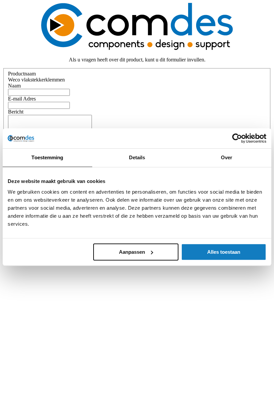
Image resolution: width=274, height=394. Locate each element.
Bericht (15, 112)
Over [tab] (226, 157)
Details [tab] (137, 157)
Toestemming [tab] (47, 157)
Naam (14, 85)
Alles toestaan (223, 252)
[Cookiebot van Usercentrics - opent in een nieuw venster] (237, 138)
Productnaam (22, 73)
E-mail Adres (22, 99)
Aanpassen (132, 252)
